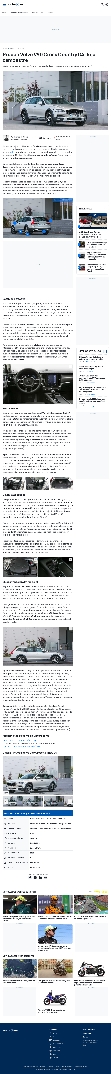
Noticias (5, 12)
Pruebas (13, 12)
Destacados (23, 12)
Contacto (86, 1037)
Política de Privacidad (31, 1066)
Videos (35, 13)
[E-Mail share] (45, 877)
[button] (5, 801)
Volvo (12, 48)
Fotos (42, 13)
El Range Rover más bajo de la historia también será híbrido (91, 358)
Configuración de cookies (63, 1066)
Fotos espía (90, 362)
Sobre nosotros (89, 1029)
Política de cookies (46, 1066)
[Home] (16, 4)
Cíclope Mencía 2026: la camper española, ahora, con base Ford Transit (92, 401)
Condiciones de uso (80, 1066)
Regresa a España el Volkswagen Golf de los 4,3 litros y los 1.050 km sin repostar (92, 389)
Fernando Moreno (21, 137)
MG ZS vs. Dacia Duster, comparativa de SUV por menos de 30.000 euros (92, 378)
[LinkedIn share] (40, 877)
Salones (50, 13)
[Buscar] (102, 4)
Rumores (90, 371)
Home (5, 48)
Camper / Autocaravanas (96, 406)
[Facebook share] (30, 877)
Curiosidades (91, 394)
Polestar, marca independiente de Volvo (21, 746)
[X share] (35, 877)
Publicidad (87, 1033)
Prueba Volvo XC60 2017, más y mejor (20, 740)
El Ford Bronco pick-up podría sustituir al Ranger (91, 367)
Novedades (91, 383)
